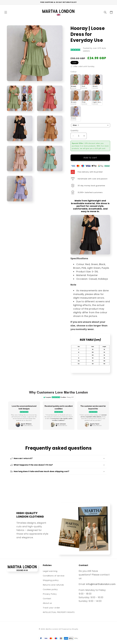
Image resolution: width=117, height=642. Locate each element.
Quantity (74, 130)
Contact (47, 598)
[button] (6, 12)
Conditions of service (53, 575)
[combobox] (90, 125)
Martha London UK (53, 629)
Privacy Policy (50, 594)
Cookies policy (50, 589)
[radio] (75, 82)
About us (47, 603)
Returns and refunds (53, 584)
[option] (24, 415)
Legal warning (50, 571)
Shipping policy (51, 580)
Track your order (51, 607)
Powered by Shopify (69, 629)
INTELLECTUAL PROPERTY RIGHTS (59, 612)
